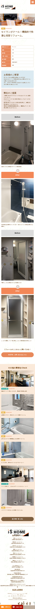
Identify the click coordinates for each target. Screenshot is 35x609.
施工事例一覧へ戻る (17, 519)
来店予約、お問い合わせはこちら (17, 354)
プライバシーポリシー (17, 597)
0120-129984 (17, 590)
